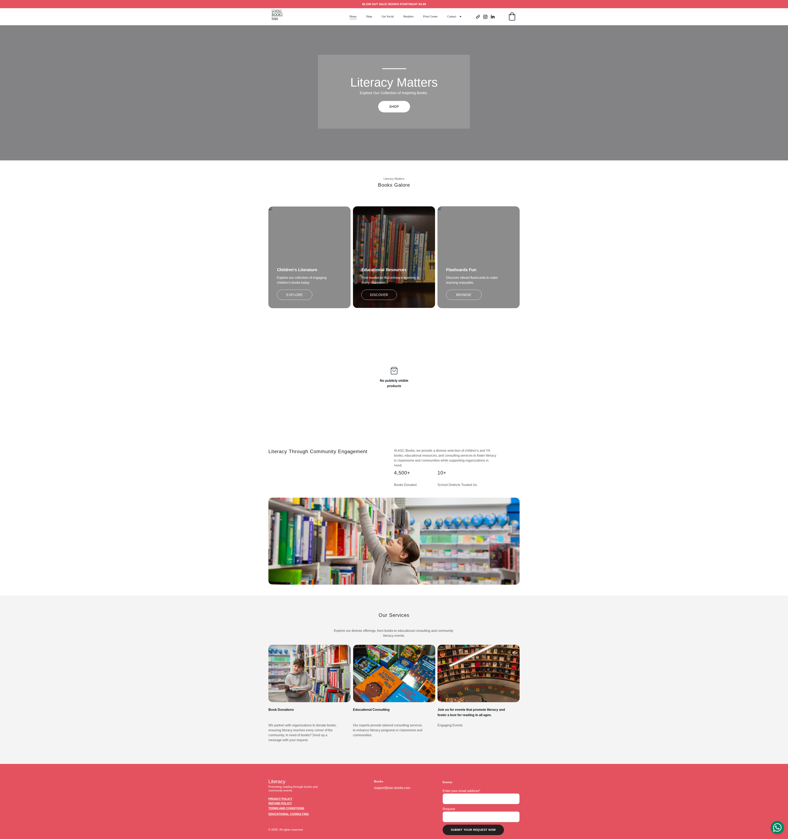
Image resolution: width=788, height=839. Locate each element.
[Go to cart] (512, 17)
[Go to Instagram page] (487, 17)
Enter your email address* (461, 791)
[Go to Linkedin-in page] (493, 17)
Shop (369, 16)
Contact (451, 16)
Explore (294, 295)
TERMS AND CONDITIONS (286, 808)
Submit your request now (473, 829)
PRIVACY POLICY (280, 798)
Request (449, 809)
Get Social (388, 16)
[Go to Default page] (479, 17)
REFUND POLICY (280, 803)
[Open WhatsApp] (777, 827)
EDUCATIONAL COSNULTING (288, 814)
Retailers (408, 16)
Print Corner (430, 16)
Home (352, 16)
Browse (464, 295)
